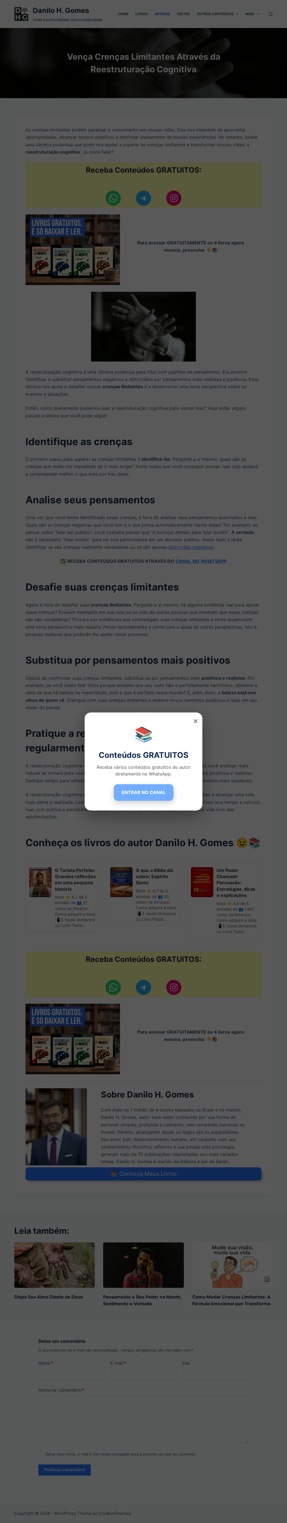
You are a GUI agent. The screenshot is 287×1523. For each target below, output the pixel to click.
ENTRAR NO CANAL (144, 792)
